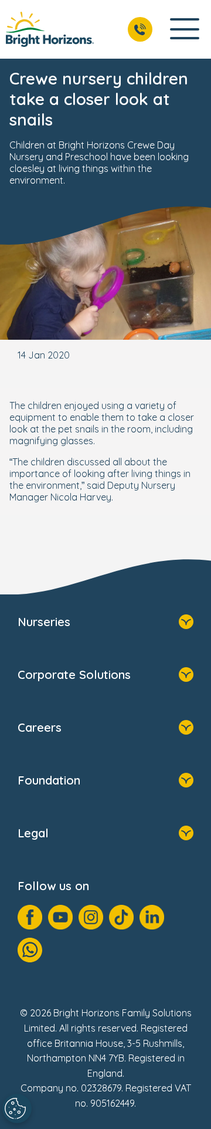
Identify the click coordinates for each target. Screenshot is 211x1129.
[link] (50, 29)
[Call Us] (140, 29)
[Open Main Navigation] (184, 29)
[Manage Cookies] (17, 1108)
